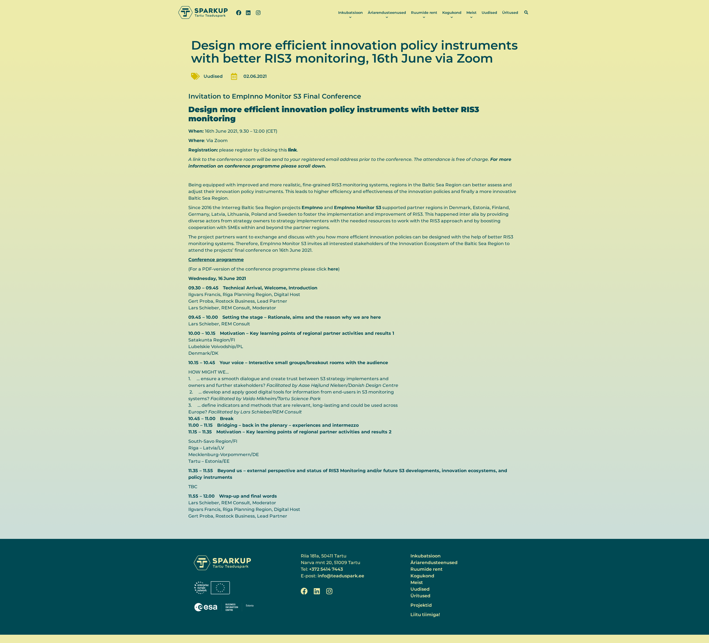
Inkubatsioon (350, 12)
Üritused (510, 12)
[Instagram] (258, 12)
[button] (526, 12)
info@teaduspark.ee (341, 575)
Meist (471, 12)
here (333, 269)
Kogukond (451, 12)
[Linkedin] (248, 12)
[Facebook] (238, 12)
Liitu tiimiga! (425, 614)
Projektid (421, 605)
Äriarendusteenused (387, 12)
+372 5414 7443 (326, 569)
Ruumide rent (424, 12)
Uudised (489, 12)
